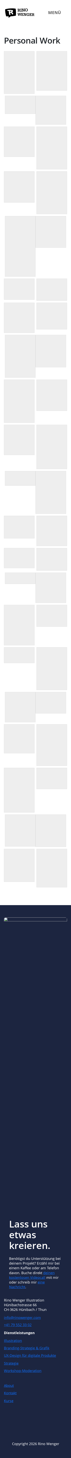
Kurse (8, 1400)
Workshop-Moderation (22, 1370)
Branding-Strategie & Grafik (26, 1348)
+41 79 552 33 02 (18, 1324)
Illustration (13, 1340)
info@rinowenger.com (22, 1317)
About (9, 1385)
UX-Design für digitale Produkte (30, 1355)
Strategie (11, 1363)
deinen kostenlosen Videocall (32, 1275)
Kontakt (10, 1393)
